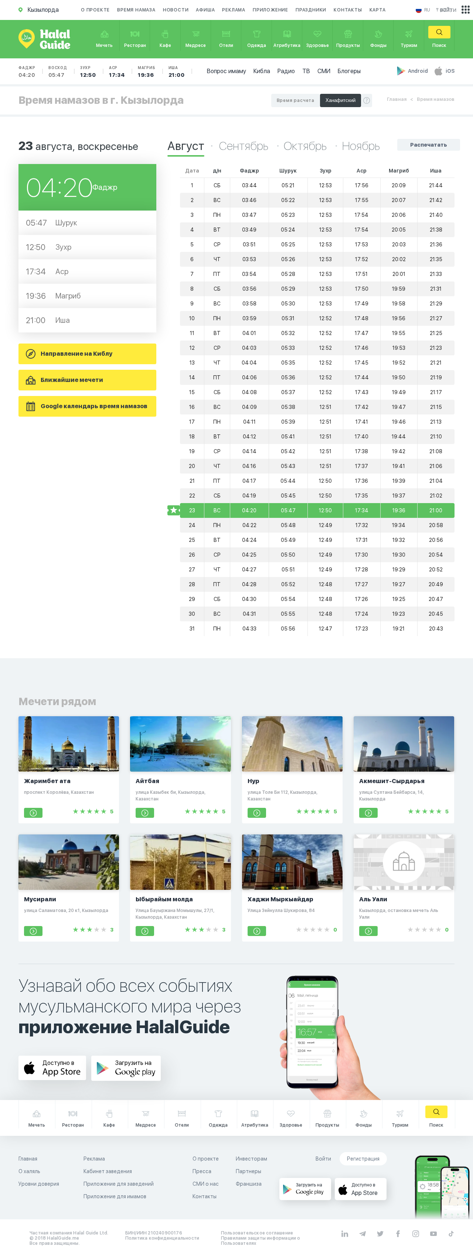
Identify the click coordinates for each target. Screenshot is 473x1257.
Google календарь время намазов (94, 406)
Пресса (202, 1171)
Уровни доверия (38, 1184)
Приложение (270, 10)
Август (185, 146)
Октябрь (306, 146)
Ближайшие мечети (72, 379)
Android (418, 71)
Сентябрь (244, 146)
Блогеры (349, 71)
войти (448, 9)
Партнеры (248, 1171)
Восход (57, 71)
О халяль (29, 1171)
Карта (378, 10)
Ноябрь (361, 146)
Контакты (348, 10)
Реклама (233, 10)
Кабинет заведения (108, 1171)
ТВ (306, 71)
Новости (176, 10)
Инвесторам (251, 1159)
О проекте (95, 10)
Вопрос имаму (226, 71)
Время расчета (295, 100)
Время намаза (136, 10)
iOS (450, 71)
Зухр (88, 71)
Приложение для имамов (115, 1196)
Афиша (205, 10)
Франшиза (249, 1184)
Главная (396, 99)
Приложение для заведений (119, 1184)
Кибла (261, 71)
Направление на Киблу (76, 353)
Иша (177, 71)
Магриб (147, 71)
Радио (286, 71)
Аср (117, 71)
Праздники (311, 10)
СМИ (323, 71)
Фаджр (26, 71)
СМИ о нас (206, 1184)
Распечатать (428, 145)
